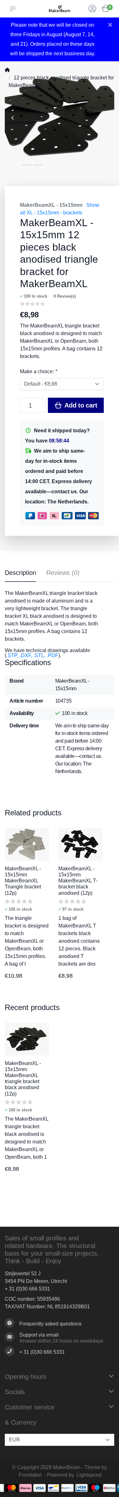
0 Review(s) (65, 296)
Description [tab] (20, 572)
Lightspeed (89, 1475)
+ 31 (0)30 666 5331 (27, 1288)
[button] (14, 8)
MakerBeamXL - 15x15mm (51, 205)
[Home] (7, 70)
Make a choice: (38, 371)
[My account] (92, 9)
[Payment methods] (11, 1488)
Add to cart (80, 405)
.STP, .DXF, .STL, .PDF (32, 655)
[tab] (63, 574)
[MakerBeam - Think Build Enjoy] (59, 8)
